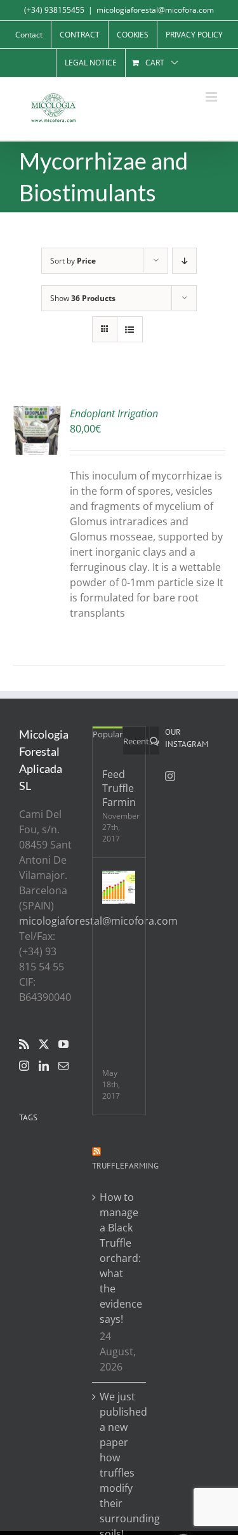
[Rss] (24, 1044)
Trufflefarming (125, 1165)
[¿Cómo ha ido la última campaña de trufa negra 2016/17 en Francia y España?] (118, 887)
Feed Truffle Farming (119, 788)
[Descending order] (184, 261)
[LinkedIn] (44, 1066)
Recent (136, 741)
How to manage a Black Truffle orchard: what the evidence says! (120, 1258)
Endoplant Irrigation (114, 413)
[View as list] (129, 329)
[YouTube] (63, 1044)
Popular (107, 734)
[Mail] (63, 1066)
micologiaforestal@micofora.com (155, 9)
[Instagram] (24, 1066)
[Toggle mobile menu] (212, 97)
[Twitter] (44, 1044)
